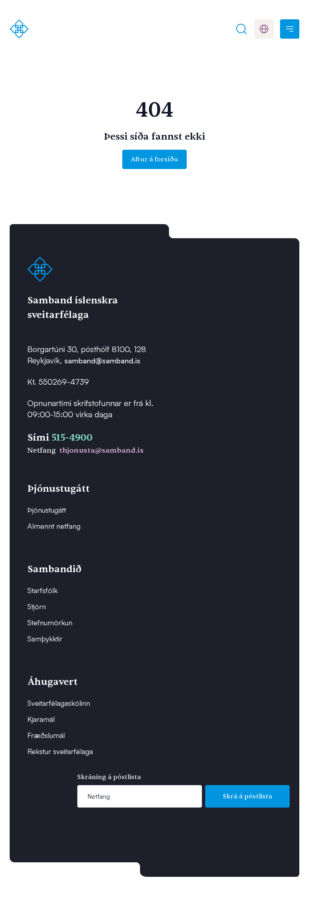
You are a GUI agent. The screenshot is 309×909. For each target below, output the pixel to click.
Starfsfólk (42, 590)
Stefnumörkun (49, 622)
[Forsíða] (19, 29)
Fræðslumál (46, 735)
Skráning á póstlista (109, 777)
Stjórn (36, 606)
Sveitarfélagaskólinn (58, 703)
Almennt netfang (53, 525)
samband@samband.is (102, 360)
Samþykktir (44, 638)
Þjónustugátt (46, 509)
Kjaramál (41, 719)
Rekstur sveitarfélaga (60, 751)
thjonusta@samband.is (101, 450)
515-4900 (72, 437)
